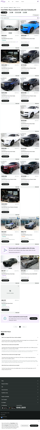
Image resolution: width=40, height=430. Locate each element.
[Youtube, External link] (21, 407)
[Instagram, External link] (23, 407)
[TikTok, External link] (17, 407)
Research (17, 1)
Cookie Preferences (4, 419)
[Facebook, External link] (19, 407)
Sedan (15, 7)
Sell (12, 1)
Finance (22, 1)
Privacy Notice (3, 414)
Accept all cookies (34, 425)
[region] (20, 424)
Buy (8, 1)
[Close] (39, 421)
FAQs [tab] (2, 334)
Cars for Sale (6, 7)
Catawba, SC (11, 7)
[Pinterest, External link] (25, 407)
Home (2, 7)
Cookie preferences (24, 425)
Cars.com (6, 425)
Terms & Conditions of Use (5, 412)
